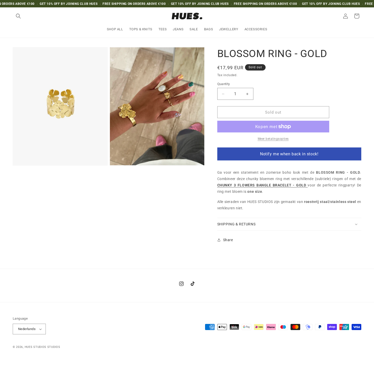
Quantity (223, 84)
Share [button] (228, 240)
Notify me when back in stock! (289, 154)
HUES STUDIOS (35, 347)
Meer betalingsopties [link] (273, 139)
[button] (18, 16)
